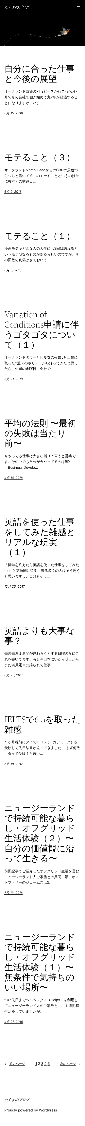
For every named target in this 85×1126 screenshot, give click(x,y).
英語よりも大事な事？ (39, 636)
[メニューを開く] (78, 7)
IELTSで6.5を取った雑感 (42, 724)
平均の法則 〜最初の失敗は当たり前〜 (40, 433)
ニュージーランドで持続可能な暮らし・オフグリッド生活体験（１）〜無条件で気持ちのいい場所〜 (39, 962)
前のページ (14, 1064)
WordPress (48, 1110)
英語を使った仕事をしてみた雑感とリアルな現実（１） (39, 537)
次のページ (70, 1064)
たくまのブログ (16, 7)
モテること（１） (39, 236)
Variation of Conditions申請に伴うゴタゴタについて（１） (41, 329)
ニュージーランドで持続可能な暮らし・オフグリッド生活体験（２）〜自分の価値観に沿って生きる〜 (39, 833)
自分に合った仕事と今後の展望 (39, 74)
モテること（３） (39, 157)
